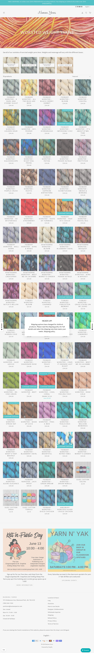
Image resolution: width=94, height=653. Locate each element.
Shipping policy (49, 332)
